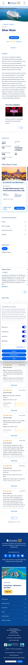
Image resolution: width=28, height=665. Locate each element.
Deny (14, 358)
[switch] (24, 331)
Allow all (14, 351)
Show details (20, 347)
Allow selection (14, 355)
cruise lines (5, 24)
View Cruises (14, 37)
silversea (11, 24)
